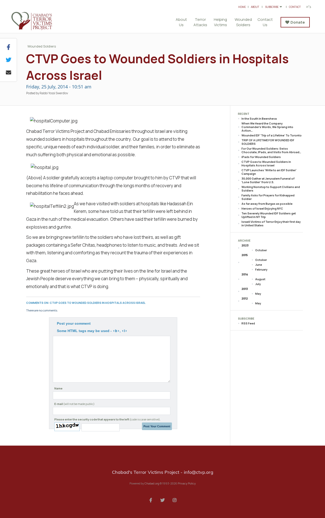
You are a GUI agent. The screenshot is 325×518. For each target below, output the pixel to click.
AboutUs (181, 22)
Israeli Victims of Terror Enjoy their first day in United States (271, 223)
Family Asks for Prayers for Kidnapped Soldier (268, 197)
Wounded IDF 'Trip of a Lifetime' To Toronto (271, 135)
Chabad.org (151, 483)
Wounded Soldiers (41, 46)
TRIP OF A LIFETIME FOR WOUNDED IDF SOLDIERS (267, 142)
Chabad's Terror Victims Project (38, 21)
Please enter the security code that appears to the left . (107, 419)
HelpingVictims (220, 22)
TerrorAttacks (200, 22)
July (258, 284)
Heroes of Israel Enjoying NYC (262, 208)
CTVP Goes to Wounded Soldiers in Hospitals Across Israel (266, 163)
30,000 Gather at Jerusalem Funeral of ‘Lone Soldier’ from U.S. (268, 180)
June (258, 264)
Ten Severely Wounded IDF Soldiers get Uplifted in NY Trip (268, 215)
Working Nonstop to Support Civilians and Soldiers (270, 188)
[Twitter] (162, 500)
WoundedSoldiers (243, 22)
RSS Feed (248, 323)
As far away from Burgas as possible (266, 204)
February (261, 269)
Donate (297, 22)
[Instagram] (174, 500)
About (255, 7)
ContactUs (265, 22)
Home (242, 7)
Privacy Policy (187, 483)
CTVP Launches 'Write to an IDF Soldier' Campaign (269, 172)
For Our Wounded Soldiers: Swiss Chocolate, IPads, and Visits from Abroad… (271, 150)
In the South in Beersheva (259, 118)
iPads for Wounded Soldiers (261, 157)
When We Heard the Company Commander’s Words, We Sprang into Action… (267, 126)
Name (58, 388)
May (258, 293)
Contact (295, 7)
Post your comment (74, 323)
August (260, 279)
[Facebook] (150, 500)
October (261, 250)
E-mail (74, 404)
